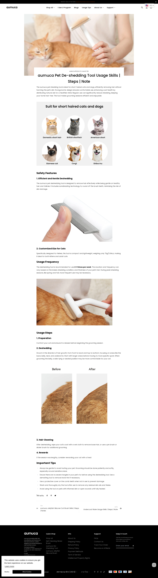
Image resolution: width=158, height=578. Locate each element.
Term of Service (74, 555)
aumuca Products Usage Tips (79, 71)
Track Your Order (101, 545)
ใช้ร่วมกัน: (40, 495)
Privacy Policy (73, 548)
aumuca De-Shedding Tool (52, 547)
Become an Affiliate (102, 548)
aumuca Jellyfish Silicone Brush (53, 552)
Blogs (76, 7)
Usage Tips (86, 7)
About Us (98, 7)
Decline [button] (7, 572)
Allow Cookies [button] (26, 572)
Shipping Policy (74, 542)
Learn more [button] (9, 566)
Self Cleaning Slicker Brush (54, 542)
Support (110, 7)
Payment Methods (75, 551)
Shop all (49, 538)
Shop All (49, 7)
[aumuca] (11, 7)
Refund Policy (73, 545)
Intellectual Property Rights (79, 558)
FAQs (96, 538)
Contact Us (98, 542)
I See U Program (64, 7)
